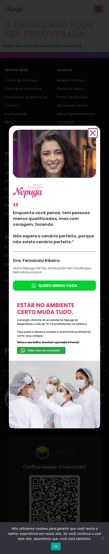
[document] (54, 277)
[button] (92, 133)
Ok (55, 546)
